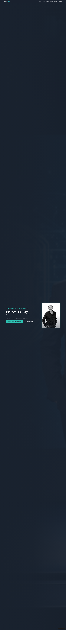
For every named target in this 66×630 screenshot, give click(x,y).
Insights (47, 1)
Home (40, 1)
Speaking (55, 1)
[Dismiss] (64, 628)
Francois (7, 1)
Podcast (51, 1)
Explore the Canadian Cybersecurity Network (14, 321)
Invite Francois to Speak (29, 321)
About (44, 1)
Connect (60, 1)
